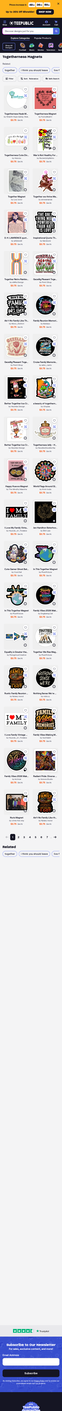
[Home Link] (21, 23)
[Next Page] (55, 837)
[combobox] (28, 31)
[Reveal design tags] (25, 107)
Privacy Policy (39, 1381)
